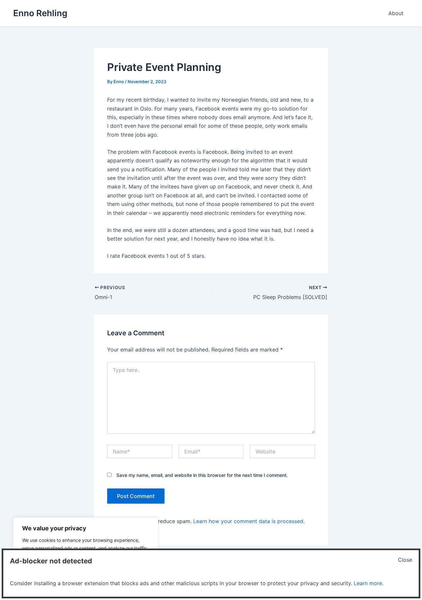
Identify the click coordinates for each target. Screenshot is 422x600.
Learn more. (368, 583)
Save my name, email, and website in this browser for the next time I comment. (202, 475)
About (396, 13)
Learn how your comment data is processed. (249, 521)
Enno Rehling (40, 13)
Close (405, 559)
